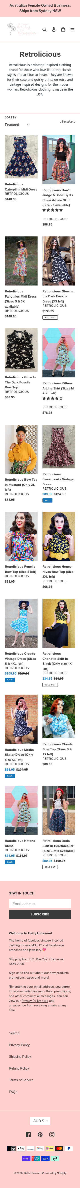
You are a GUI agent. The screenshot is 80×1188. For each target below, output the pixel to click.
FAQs (13, 1092)
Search (14, 1033)
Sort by (10, 117)
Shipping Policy (20, 1056)
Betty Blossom (32, 1173)
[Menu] (72, 29)
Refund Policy (19, 1068)
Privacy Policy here (35, 1000)
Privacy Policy (19, 1045)
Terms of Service (21, 1080)
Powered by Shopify (54, 1173)
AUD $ (38, 1121)
